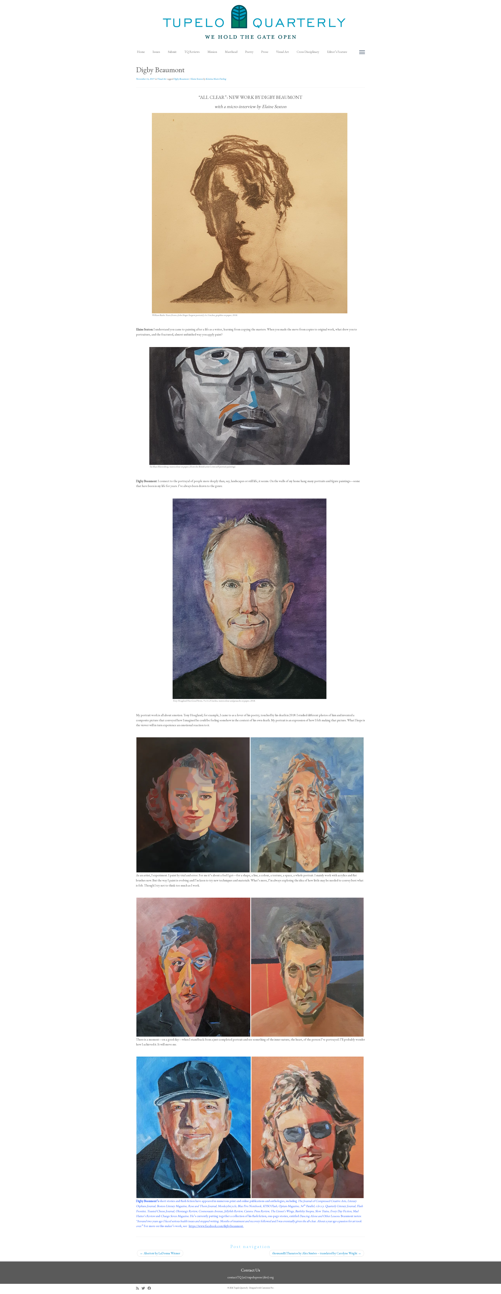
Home (141, 52)
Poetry (249, 52)
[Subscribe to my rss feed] (138, 1288)
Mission (212, 52)
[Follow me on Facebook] (151, 1288)
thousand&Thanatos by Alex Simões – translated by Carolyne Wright (316, 1253)
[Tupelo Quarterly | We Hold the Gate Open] (250, 23)
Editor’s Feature (337, 52)
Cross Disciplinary (308, 52)
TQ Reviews (192, 52)
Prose (264, 52)
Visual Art (282, 52)
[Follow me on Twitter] (144, 1288)
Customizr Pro (267, 1287)
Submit (172, 52)
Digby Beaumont (181, 78)
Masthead (231, 52)
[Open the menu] (362, 52)
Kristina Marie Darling (216, 78)
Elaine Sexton (196, 78)
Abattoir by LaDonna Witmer (160, 1253)
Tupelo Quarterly (241, 1287)
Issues (156, 52)
